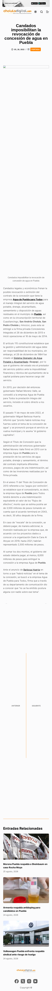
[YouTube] (35, 981)
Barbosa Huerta (31, 569)
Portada (35, 49)
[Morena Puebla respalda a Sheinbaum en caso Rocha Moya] (26, 847)
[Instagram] (29, 981)
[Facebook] (17, 981)
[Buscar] (41, 12)
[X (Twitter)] (23, 981)
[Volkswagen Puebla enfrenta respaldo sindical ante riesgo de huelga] (26, 934)
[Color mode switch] (35, 11)
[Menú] (47, 11)
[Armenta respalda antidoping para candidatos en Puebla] (26, 890)
